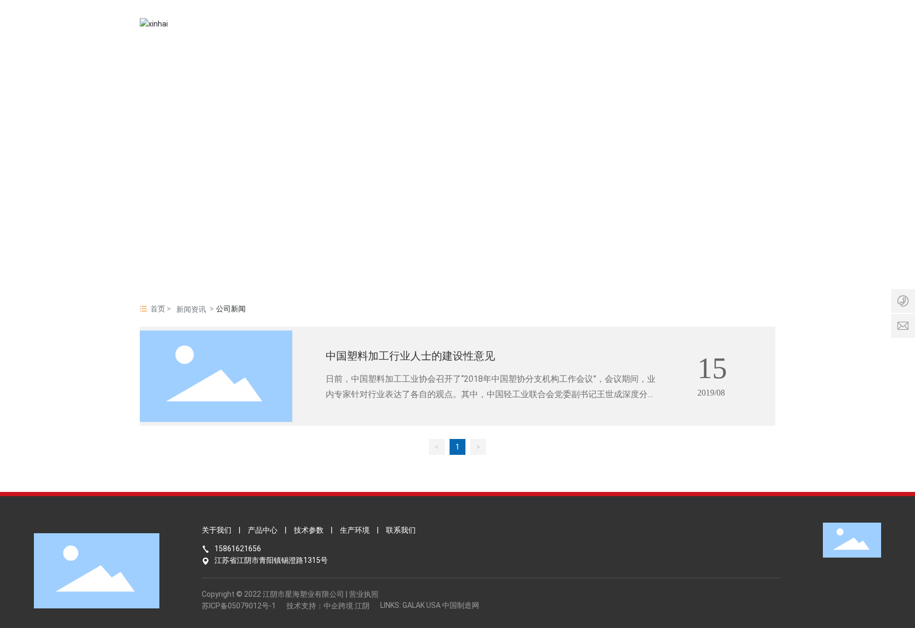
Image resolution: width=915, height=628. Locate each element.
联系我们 (401, 530)
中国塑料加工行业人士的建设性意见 (410, 355)
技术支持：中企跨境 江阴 (328, 606)
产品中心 (262, 530)
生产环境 (355, 530)
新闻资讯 (191, 309)
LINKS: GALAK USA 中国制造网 (429, 605)
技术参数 (309, 530)
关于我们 (216, 530)
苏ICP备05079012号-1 (239, 606)
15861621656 (237, 548)
